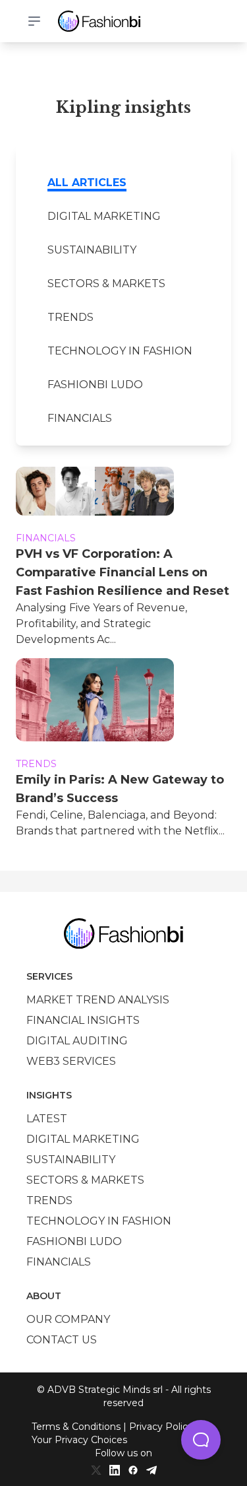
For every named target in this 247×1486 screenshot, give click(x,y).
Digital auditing (77, 1040)
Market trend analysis (97, 1000)
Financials (79, 418)
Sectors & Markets (106, 283)
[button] (201, 1440)
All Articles (86, 182)
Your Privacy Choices (79, 1440)
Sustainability (91, 250)
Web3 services (71, 1061)
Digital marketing (104, 216)
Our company (68, 1319)
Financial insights (83, 1020)
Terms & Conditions (76, 1427)
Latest (46, 1118)
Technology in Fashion (119, 351)
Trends (70, 317)
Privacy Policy (161, 1427)
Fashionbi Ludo (95, 384)
